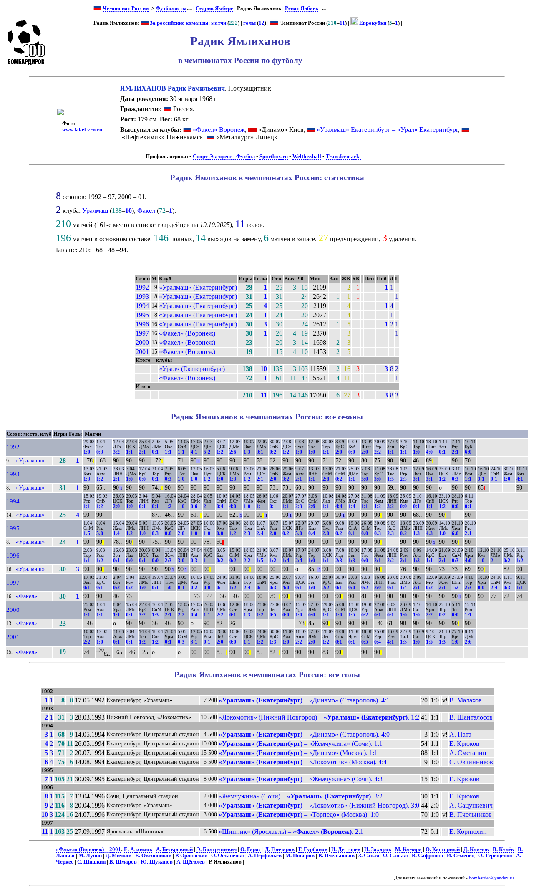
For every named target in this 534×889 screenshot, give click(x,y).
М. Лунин (90, 856)
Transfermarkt (343, 156)
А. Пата (460, 734)
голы (249, 23)
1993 (142, 296)
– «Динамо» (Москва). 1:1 (298, 752)
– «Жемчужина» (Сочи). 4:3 (301, 779)
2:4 (260, 533)
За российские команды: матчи (187, 23)
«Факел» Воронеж (219, 129)
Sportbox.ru (273, 156)
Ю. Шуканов (157, 862)
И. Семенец (460, 856)
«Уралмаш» (30, 460)
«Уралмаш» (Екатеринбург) (198, 287)
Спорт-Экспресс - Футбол (224, 156)
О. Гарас (250, 849)
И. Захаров (377, 849)
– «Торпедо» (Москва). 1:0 (299, 814)
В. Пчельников (470, 814)
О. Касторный (443, 849)
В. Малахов (465, 700)
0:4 (220, 506)
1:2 (220, 452)
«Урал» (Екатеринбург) (192, 368)
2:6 (232, 452)
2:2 (377, 452)
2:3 (403, 479)
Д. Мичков (118, 856)
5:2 (207, 452)
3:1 (260, 452)
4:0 (429, 452)
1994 (142, 305)
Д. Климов (476, 849)
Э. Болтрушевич (216, 849)
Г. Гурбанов (312, 849)
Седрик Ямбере (214, 8)
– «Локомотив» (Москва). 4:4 (303, 761)
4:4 (338, 506)
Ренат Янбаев (301, 8)
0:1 (155, 452)
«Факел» (26, 596)
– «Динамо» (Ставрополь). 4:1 (304, 700)
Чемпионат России (126, 8)
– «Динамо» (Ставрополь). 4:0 (304, 734)
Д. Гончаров (280, 849)
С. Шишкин (91, 862)
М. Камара (408, 849)
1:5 (390, 479)
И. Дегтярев (345, 849)
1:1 (129, 452)
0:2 (273, 452)
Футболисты (171, 8)
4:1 (194, 452)
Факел (146, 210)
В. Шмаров (123, 862)
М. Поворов (300, 856)
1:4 (351, 506)
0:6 (194, 506)
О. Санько (395, 856)
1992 (142, 287)
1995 (142, 314)
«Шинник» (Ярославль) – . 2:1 (291, 831)
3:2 (116, 452)
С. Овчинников (471, 761)
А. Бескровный (174, 849)
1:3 (247, 452)
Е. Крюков (464, 743)
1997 (142, 333)
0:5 (273, 615)
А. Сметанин (467, 752)
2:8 (325, 479)
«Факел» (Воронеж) (187, 333)
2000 (142, 342)
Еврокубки (372, 23)
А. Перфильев (265, 856)
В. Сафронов (427, 856)
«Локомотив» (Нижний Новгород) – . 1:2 (319, 717)
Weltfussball (306, 156)
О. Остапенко (227, 856)
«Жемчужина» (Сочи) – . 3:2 (301, 796)
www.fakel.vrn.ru (82, 130)
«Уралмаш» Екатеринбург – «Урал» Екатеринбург (387, 129)
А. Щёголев (190, 862)
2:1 (142, 452)
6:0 (468, 452)
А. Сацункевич (471, 805)
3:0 (377, 479)
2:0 (338, 452)
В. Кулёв (503, 849)
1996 (142, 324)
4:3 (429, 533)
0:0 (351, 452)
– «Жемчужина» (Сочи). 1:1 (301, 743)
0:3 (99, 452)
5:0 (364, 479)
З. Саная (368, 856)
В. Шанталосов (471, 717)
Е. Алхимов (138, 849)
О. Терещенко (495, 856)
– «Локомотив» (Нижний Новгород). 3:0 (319, 805)
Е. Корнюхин (468, 831)
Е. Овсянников (153, 856)
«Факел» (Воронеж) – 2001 (88, 849)
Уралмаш (95, 210)
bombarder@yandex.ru (491, 878)
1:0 (86, 452)
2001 (142, 351)
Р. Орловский (191, 856)
